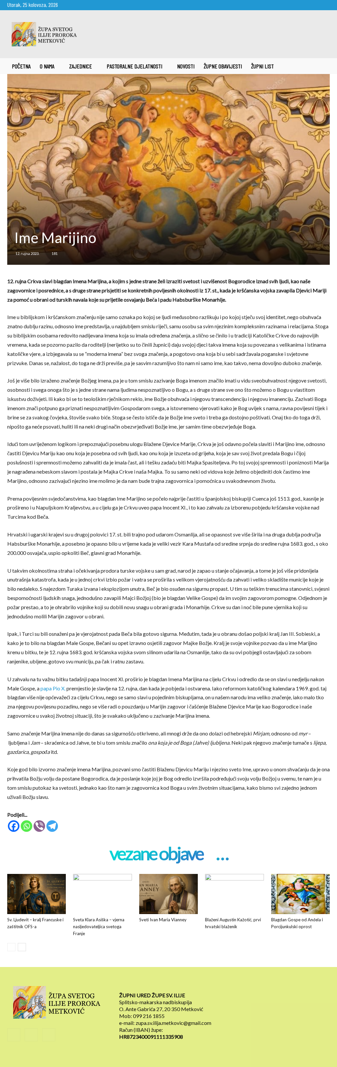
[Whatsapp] (26, 826)
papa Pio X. (52, 688)
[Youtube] (325, 4)
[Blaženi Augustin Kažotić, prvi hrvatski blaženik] (234, 894)
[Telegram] (52, 826)
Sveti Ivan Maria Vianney (163, 919)
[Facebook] (303, 4)
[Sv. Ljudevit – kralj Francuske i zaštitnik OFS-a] (36, 894)
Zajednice (80, 66)
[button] (322, 66)
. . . (222, 854)
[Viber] (39, 826)
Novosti (185, 66)
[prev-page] (11, 947)
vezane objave (156, 854)
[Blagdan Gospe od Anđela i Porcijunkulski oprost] (300, 894)
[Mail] (314, 4)
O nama (47, 66)
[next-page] (22, 947)
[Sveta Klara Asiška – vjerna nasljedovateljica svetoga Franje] (102, 894)
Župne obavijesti (223, 66)
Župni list (262, 66)
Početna (21, 66)
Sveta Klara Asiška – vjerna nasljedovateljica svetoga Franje (98, 926)
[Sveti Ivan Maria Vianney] (168, 894)
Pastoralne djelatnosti (134, 66)
